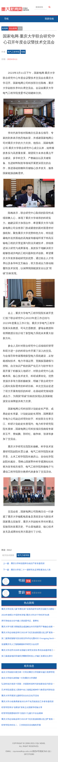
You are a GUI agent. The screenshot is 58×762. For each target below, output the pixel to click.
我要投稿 (49, 18)
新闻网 (5, 28)
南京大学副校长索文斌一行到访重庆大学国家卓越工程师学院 (28, 672)
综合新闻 (13, 28)
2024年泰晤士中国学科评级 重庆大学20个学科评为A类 (25, 615)
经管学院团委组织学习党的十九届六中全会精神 (22, 713)
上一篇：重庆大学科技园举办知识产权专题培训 (23, 563)
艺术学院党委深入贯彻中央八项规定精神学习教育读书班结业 (28, 690)
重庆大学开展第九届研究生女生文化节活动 (20, 695)
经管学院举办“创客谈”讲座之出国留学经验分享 (21, 707)
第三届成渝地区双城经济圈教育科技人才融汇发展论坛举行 (27, 656)
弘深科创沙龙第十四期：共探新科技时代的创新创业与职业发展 (29, 684)
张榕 (23, 52)
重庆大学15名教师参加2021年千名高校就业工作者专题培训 (27, 701)
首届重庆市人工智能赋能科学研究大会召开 (20, 644)
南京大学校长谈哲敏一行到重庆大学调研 (19, 678)
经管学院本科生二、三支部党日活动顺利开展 (21, 725)
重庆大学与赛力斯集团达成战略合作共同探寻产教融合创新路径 (29, 626)
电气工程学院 (13, 52)
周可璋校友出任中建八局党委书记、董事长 (20, 621)
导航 (6, 18)
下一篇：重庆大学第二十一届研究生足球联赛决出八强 (26, 570)
